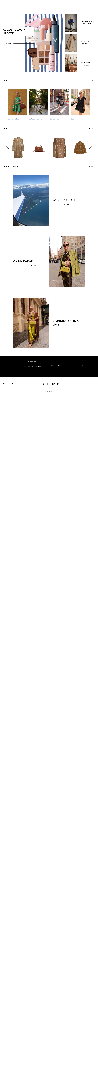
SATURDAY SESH (64, 199)
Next (90, 147)
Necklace (17, 118)
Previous (7, 147)
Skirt (54, 118)
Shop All (91, 128)
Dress (9, 118)
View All (91, 80)
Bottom (33, 118)
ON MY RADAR (23, 261)
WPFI (52, 391)
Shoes (38, 118)
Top (30, 118)
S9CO (49, 391)
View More (90, 166)
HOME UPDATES (86, 62)
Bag (12, 118)
